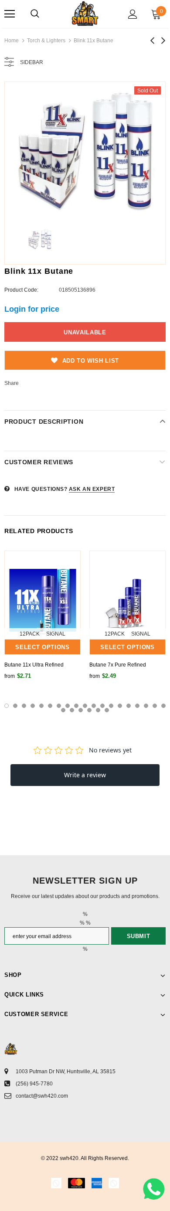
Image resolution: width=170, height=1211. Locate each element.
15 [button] (128, 706)
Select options (42, 647)
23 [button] (89, 710)
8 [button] (67, 706)
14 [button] (120, 706)
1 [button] (6, 706)
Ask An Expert (92, 489)
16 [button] (137, 706)
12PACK (30, 634)
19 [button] (163, 706)
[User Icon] (132, 14)
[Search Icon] (35, 14)
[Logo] (85, 13)
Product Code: (21, 290)
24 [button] (98, 710)
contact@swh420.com (42, 1096)
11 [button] (94, 706)
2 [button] (15, 706)
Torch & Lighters (46, 40)
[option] (85, 150)
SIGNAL (55, 634)
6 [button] (50, 706)
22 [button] (80, 710)
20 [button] (63, 710)
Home (11, 40)
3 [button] (24, 706)
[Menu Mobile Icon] (9, 14)
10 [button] (85, 706)
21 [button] (72, 710)
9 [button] (76, 706)
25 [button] (107, 710)
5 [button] (41, 706)
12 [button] (102, 706)
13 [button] (111, 706)
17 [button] (146, 706)
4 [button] (33, 706)
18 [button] (155, 706)
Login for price (31, 309)
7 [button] (59, 706)
